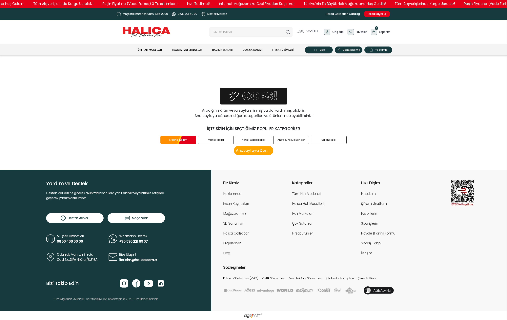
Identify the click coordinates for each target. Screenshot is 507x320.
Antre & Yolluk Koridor (291, 140)
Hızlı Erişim (370, 183)
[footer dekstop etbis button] (462, 193)
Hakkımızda (232, 193)
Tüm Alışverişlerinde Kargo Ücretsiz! (63, 3)
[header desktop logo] (146, 32)
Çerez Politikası (367, 278)
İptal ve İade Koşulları (340, 278)
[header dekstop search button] (287, 32)
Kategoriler (302, 183)
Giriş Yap (338, 32)
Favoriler (361, 32)
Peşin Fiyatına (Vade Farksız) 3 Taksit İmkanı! (140, 3)
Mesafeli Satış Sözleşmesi (305, 278)
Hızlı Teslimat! (198, 3)
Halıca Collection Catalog (343, 14)
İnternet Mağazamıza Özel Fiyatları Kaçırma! (256, 3)
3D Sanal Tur (233, 223)
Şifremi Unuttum (374, 203)
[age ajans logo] (379, 290)
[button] (380, 32)
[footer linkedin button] (161, 283)
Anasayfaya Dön (252, 150)
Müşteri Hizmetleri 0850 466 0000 (145, 14)
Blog (322, 49)
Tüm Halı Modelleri (306, 193)
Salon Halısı (328, 140)
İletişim (366, 253)
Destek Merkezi (217, 14)
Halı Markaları (302, 213)
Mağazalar (140, 218)
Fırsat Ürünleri (302, 233)
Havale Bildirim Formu (378, 233)
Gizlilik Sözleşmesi (273, 278)
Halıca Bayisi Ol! (377, 14)
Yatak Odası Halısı (253, 140)
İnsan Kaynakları (236, 203)
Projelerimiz (381, 49)
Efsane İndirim (178, 140)
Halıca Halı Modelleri (307, 203)
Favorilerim (369, 213)
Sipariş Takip (370, 243)
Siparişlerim (370, 223)
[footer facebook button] (136, 283)
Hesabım (368, 193)
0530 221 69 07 (187, 14)
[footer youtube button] (148, 283)
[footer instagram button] (124, 283)
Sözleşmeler (234, 267)
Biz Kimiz (231, 183)
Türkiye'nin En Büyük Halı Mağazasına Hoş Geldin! (344, 3)
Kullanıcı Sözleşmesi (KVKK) (240, 278)
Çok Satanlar (302, 223)
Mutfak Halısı (216, 140)
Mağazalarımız (351, 49)
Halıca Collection (236, 233)
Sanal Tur (311, 31)
